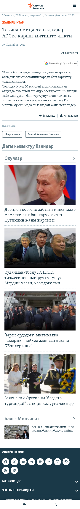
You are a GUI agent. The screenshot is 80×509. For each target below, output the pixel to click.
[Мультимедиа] (24, 504)
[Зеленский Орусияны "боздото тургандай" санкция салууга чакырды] (40, 374)
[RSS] (5, 470)
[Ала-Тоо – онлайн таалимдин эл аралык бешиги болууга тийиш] (16, 432)
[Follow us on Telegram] (31, 461)
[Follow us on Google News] (40, 461)
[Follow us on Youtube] (23, 461)
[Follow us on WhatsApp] (66, 461)
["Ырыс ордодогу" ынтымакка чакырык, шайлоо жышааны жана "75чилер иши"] (40, 310)
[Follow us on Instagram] (57, 461)
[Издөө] (55, 504)
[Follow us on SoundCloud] (48, 461)
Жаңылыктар (13, 22)
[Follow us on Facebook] (5, 461)
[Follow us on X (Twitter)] (14, 461)
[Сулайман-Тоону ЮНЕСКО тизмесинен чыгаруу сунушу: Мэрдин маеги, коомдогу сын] (40, 248)
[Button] (69, 53)
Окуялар (13, 158)
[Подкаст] (14, 470)
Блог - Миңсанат (21, 418)
